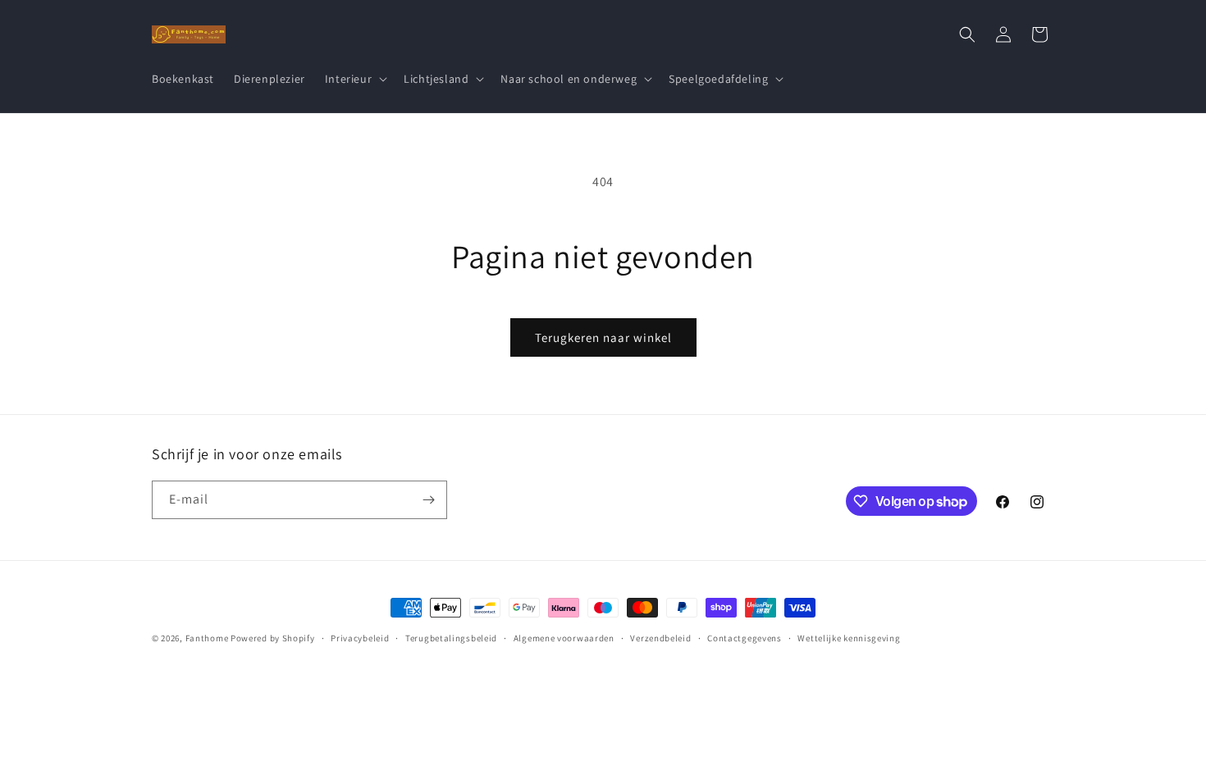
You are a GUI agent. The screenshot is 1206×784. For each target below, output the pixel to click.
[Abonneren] (428, 500)
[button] (354, 79)
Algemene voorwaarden (564, 638)
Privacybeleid (360, 638)
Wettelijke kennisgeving (848, 638)
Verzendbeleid (660, 638)
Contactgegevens (744, 638)
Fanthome (207, 638)
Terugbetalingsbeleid (451, 638)
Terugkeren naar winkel (603, 337)
